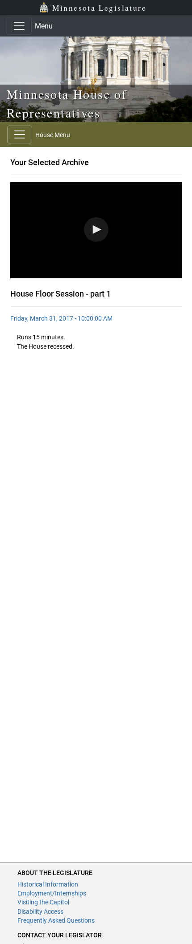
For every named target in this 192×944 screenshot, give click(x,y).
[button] (96, 229)
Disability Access (40, 911)
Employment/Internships (51, 893)
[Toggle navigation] (19, 26)
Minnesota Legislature (99, 7)
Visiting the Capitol (43, 902)
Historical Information (47, 884)
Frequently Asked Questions (56, 920)
